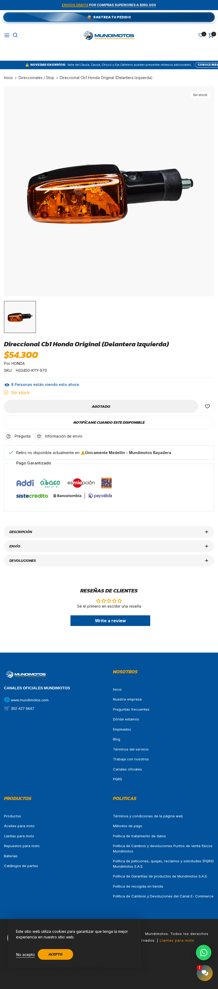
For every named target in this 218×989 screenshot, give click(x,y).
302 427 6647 (22, 708)
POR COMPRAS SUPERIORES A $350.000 (109, 5)
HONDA (18, 363)
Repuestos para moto (22, 846)
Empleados (122, 729)
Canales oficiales (127, 769)
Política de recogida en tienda (138, 886)
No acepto (25, 954)
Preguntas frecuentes (131, 709)
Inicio (117, 689)
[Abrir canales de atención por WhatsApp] (203, 952)
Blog (116, 739)
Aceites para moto (19, 826)
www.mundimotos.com (30, 700)
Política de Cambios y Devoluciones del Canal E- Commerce (163, 896)
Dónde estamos (126, 719)
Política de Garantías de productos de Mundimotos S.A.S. (160, 876)
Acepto (55, 954)
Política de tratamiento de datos (139, 836)
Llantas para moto (19, 836)
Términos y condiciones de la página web (148, 816)
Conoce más (188, 64)
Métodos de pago (127, 826)
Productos (12, 816)
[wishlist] (201, 35)
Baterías (11, 856)
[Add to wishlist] (207, 406)
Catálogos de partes (21, 866)
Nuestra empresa (127, 699)
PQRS (117, 779)
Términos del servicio (131, 749)
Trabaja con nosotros (131, 759)
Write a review (110, 620)
